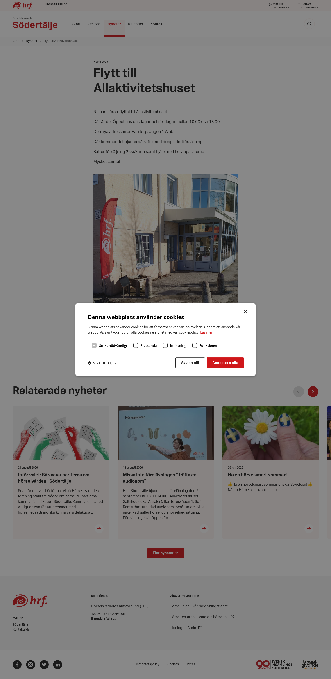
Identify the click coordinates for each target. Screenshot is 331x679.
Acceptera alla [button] (225, 363)
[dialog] (165, 339)
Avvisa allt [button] (190, 363)
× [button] (245, 311)
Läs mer (206, 332)
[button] (102, 362)
